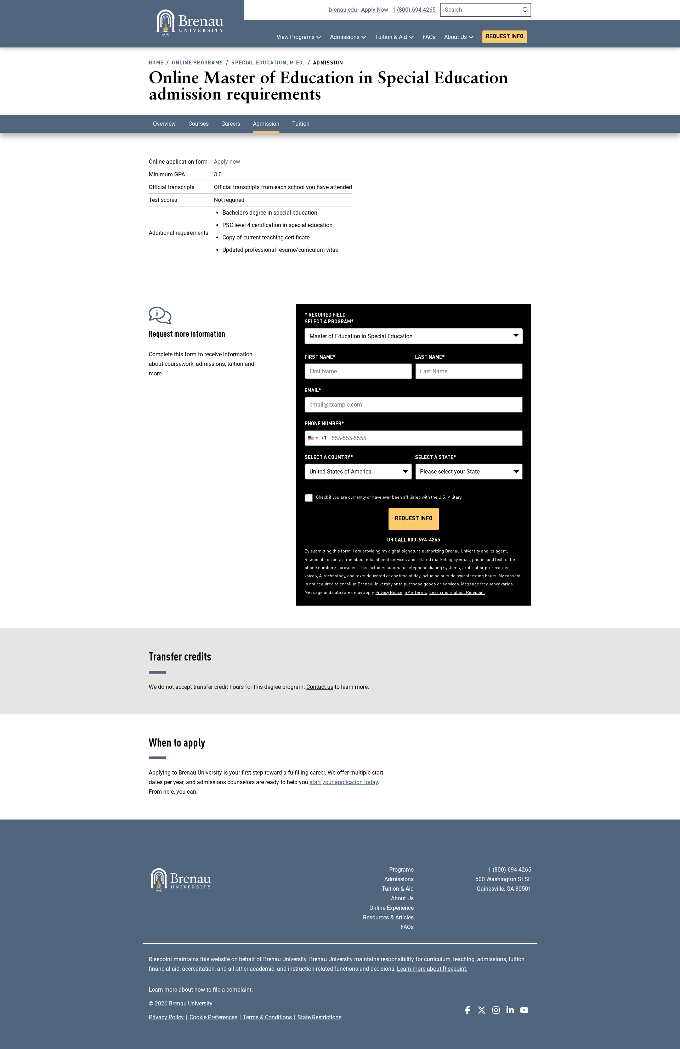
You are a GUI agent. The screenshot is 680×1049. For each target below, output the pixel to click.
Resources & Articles (388, 917)
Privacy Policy (166, 1017)
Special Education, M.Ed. (268, 63)
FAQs (429, 37)
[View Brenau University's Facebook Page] (467, 1010)
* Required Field (325, 315)
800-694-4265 (424, 540)
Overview (164, 123)
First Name (320, 357)
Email (313, 390)
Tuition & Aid (391, 37)
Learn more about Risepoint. (432, 968)
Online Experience (391, 908)
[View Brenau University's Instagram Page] (496, 1010)
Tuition (301, 123)
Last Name (430, 357)
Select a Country (329, 457)
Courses (198, 123)
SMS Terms (415, 593)
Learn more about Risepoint (457, 593)
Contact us (319, 687)
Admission (266, 123)
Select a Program (329, 321)
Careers (230, 123)
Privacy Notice (388, 593)
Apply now (227, 161)
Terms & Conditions (267, 1017)
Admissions (345, 37)
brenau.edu (343, 9)
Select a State (435, 457)
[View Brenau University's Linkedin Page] (510, 1010)
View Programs (296, 37)
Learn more (163, 989)
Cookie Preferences (213, 1017)
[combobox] (414, 336)
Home (156, 63)
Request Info (504, 37)
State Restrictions (319, 1017)
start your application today (344, 782)
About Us (456, 37)
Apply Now (374, 9)
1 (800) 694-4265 (414, 9)
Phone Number (324, 423)
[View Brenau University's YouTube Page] (524, 1010)
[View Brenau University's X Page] (481, 1010)
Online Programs (197, 63)
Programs (401, 869)
